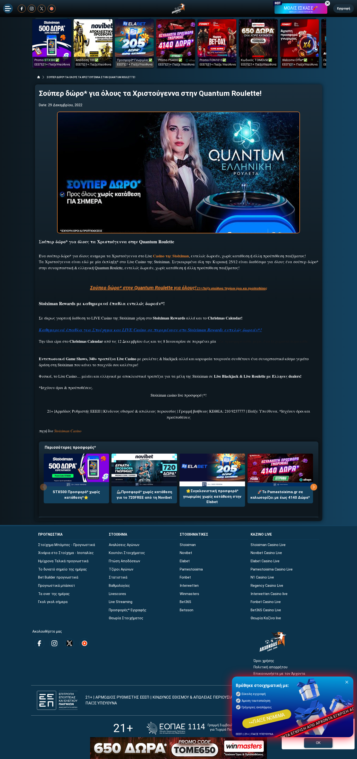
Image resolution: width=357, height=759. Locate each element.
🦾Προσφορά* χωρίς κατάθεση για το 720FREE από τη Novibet (144, 495)
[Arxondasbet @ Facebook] (22, 9)
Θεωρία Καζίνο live (266, 618)
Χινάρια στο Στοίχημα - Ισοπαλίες (66, 553)
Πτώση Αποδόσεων (124, 561)
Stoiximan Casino (67, 430)
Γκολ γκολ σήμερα (53, 602)
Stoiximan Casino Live (268, 545)
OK (318, 743)
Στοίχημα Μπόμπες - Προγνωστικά (66, 545)
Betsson (186, 610)
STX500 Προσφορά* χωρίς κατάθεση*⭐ (76, 495)
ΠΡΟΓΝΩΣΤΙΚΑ (50, 534)
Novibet (186, 553)
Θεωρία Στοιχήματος (126, 618)
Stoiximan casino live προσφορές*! (178, 395)
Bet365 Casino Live (266, 610)
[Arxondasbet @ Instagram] (32, 9)
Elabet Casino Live (265, 561)
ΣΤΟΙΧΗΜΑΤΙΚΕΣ (194, 534)
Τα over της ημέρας (54, 594)
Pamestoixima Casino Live (272, 569)
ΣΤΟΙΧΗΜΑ (118, 534)
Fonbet (185, 577)
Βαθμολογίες (119, 586)
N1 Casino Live (262, 577)
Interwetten (189, 586)
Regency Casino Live (267, 586)
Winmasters (189, 594)
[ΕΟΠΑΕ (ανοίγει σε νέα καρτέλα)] (195, 728)
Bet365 (185, 602)
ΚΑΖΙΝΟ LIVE (261, 534)
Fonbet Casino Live (266, 602)
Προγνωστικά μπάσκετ (56, 586)
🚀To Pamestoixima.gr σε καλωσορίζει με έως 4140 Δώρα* (280, 495)
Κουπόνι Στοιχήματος (127, 553)
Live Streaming (120, 602)
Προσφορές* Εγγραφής (127, 610)
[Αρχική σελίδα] (38, 77)
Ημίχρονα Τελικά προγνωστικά (63, 561)
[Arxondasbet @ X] (42, 9)
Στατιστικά (118, 577)
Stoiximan (188, 545)
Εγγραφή (343, 8)
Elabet (185, 561)
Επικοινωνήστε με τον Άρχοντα (279, 674)
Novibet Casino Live (266, 553)
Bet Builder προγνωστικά (58, 577)
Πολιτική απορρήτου (271, 667)
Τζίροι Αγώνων (121, 569)
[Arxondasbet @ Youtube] (52, 9)
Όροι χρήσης (264, 661)
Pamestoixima (191, 569)
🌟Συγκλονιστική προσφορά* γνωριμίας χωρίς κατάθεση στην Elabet (212, 496)
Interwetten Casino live (269, 594)
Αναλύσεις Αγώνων (124, 545)
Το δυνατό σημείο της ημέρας (62, 569)
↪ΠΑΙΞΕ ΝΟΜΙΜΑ (266, 718)
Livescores (117, 594)
